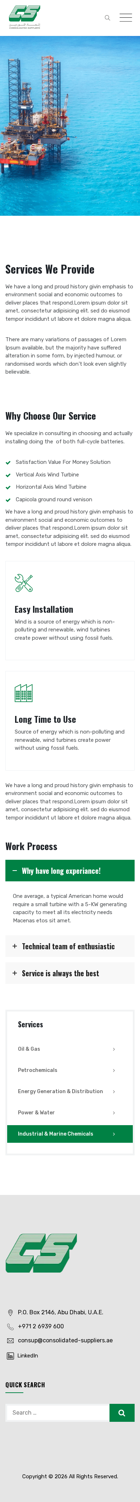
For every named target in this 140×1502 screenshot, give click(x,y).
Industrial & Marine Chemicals (55, 1134)
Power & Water (36, 1113)
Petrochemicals (37, 1070)
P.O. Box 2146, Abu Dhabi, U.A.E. (60, 1312)
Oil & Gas (29, 1049)
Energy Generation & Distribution (60, 1091)
